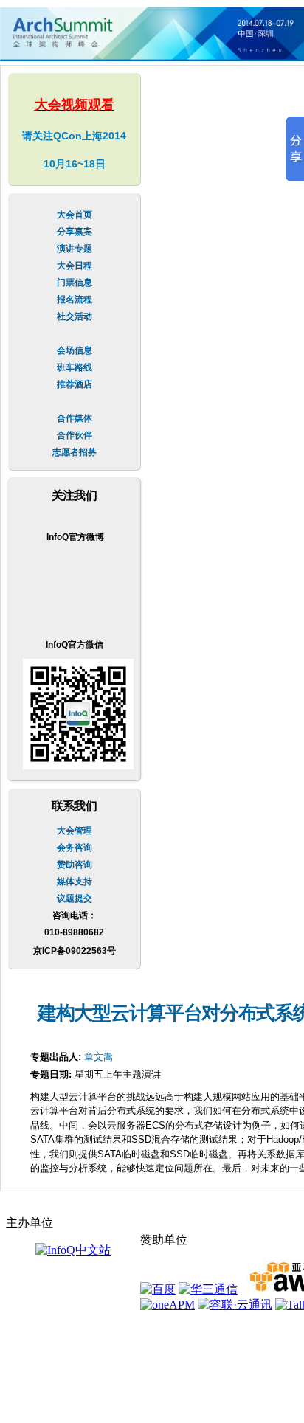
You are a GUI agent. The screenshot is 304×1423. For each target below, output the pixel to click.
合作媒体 (74, 418)
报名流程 (74, 299)
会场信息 (74, 350)
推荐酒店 (74, 384)
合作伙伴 (74, 435)
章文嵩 (98, 1056)
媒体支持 (74, 881)
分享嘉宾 (74, 231)
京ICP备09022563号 (74, 951)
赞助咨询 (74, 864)
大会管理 (74, 830)
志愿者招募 (74, 452)
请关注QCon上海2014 (74, 136)
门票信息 (74, 282)
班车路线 (74, 367)
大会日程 (74, 265)
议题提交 (74, 898)
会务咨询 (74, 847)
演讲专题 (74, 248)
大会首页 (74, 215)
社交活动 (74, 316)
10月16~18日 (75, 164)
